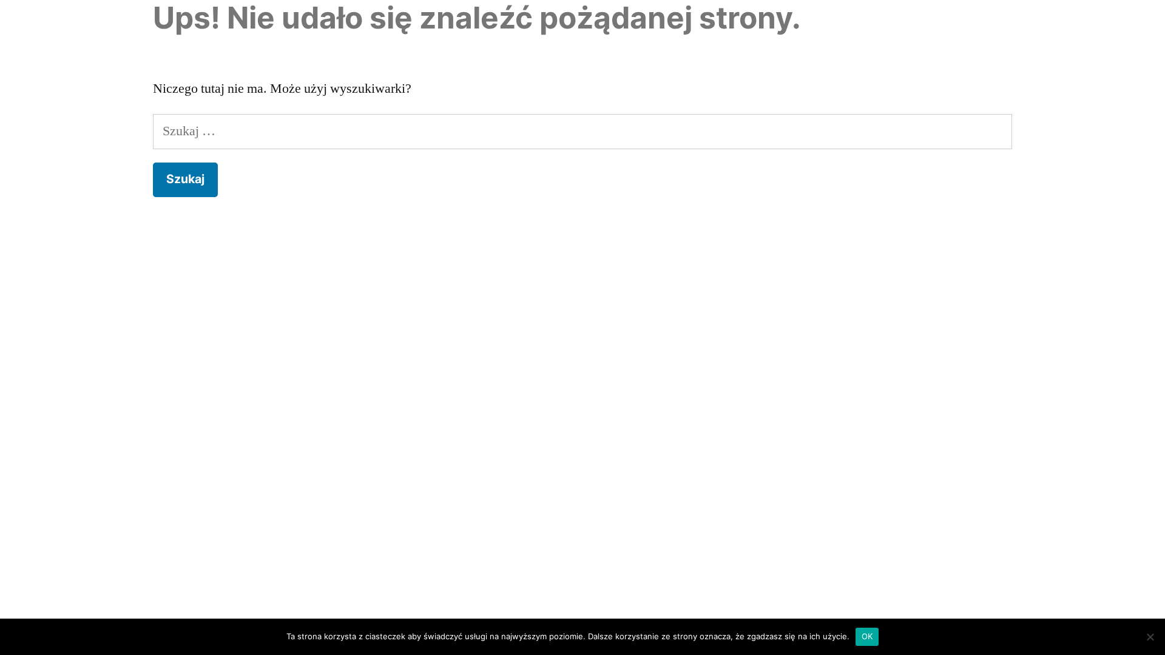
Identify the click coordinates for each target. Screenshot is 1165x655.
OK (867, 636)
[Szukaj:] (582, 131)
